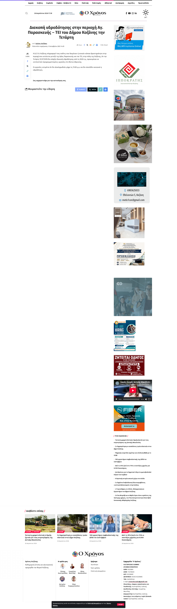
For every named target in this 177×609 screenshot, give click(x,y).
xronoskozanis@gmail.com (137, 582)
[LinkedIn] (135, 13)
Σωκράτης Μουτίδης (72, 572)
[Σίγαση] (146, 399)
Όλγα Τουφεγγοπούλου (74, 585)
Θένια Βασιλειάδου (82, 572)
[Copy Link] (93, 45)
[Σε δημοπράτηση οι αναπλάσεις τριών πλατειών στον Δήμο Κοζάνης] (72, 523)
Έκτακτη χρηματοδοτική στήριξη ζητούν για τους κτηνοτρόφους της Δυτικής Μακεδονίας (39, 537)
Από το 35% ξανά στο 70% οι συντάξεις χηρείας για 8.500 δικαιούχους (133, 537)
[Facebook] (126, 13)
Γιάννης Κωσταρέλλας (62, 572)
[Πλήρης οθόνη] (149, 399)
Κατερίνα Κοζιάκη (62, 585)
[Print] (96, 45)
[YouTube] (129, 13)
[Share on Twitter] (87, 45)
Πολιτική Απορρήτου (94, 603)
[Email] (90, 45)
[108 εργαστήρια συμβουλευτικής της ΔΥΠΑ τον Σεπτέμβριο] (105, 523)
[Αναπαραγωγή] (116, 399)
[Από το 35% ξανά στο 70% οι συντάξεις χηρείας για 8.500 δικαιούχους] (137, 523)
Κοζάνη (28, 531)
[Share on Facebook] (84, 45)
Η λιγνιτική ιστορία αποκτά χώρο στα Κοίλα (130, 478)
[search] (27, 13)
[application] (133, 390)
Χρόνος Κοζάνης (41, 43)
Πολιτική (36, 531)
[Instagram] (132, 13)
